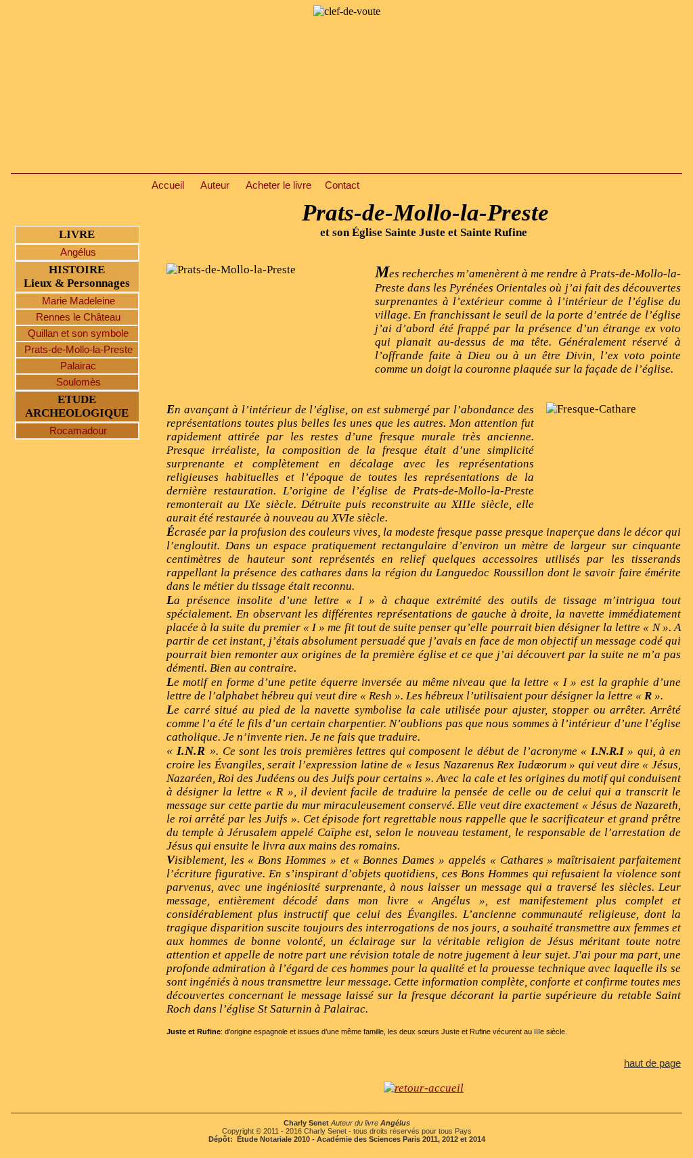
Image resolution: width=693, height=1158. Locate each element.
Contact (342, 185)
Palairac (77, 366)
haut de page (652, 1063)
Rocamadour (77, 430)
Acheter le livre (278, 185)
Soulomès (77, 382)
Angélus (77, 252)
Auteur (215, 185)
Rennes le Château (76, 317)
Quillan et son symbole (77, 333)
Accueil (167, 185)
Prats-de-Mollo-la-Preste (77, 349)
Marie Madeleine (77, 301)
